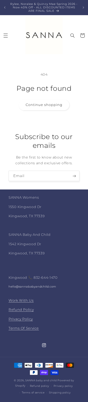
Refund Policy (21, 310)
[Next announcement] (83, 7)
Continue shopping (44, 105)
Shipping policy (59, 392)
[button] (5, 35)
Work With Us (21, 300)
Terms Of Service (24, 328)
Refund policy (39, 385)
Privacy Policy (21, 319)
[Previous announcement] (4, 7)
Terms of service (33, 392)
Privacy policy (63, 385)
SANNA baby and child (41, 380)
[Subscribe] (74, 176)
